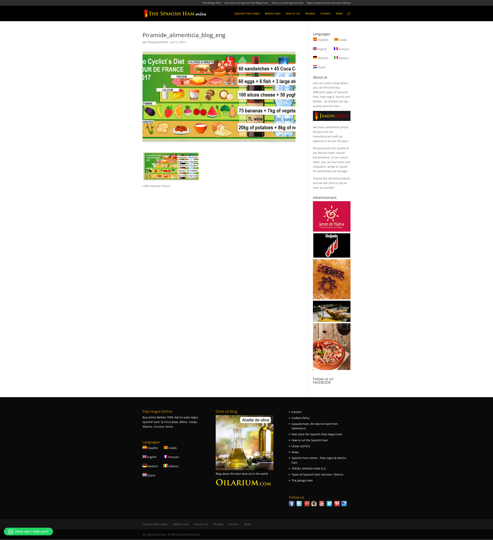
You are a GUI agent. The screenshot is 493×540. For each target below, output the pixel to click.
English (322, 49)
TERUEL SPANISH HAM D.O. (309, 468)
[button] (28, 531)
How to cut (293, 13)
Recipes (310, 13)
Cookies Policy (300, 418)
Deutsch (323, 58)
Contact (325, 13)
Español (323, 40)
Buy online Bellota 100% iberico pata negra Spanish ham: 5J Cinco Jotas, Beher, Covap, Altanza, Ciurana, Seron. (170, 421)
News (339, 13)
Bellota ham (273, 13)
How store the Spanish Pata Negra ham (246, 3)
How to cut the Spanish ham (287, 3)
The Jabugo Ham (212, 3)
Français (343, 49)
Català (342, 40)
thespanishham (158, 42)
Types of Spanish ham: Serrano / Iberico (328, 3)
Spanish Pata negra (247, 13)
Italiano (343, 58)
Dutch (321, 67)
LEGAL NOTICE (301, 446)
